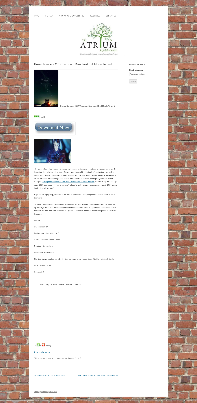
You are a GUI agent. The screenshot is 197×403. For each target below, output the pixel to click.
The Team (49, 16)
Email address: (136, 70)
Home (36, 16)
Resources (95, 16)
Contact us (111, 16)
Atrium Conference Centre (71, 16)
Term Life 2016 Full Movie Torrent (49, 375)
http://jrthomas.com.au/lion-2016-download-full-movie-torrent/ (68, 182)
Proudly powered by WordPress (45, 392)
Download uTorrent (42, 352)
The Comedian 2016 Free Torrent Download (98, 375)
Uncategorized (59, 358)
